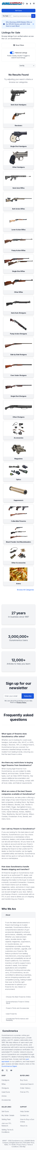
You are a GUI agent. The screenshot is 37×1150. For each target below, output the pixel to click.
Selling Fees (6, 1119)
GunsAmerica (10, 1030)
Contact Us (24, 1115)
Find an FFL (24, 1092)
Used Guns (6, 1092)
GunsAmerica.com (17, 1140)
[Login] (30, 3)
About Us (23, 1126)
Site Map (22, 1146)
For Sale (5, 16)
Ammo (4, 1096)
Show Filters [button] (19, 45)
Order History (25, 1088)
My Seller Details (8, 1115)
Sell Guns (18, 10)
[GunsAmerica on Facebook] (3, 1070)
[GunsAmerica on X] (7, 1070)
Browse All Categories (25, 590)
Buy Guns (24, 1080)
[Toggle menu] (33, 3)
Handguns (5, 1080)
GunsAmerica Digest (9, 1066)
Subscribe (27, 696)
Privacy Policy (22, 702)
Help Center (24, 1111)
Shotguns (5, 1088)
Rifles (4, 1084)
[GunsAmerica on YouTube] (11, 1070)
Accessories (6, 1100)
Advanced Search (27, 1084)
